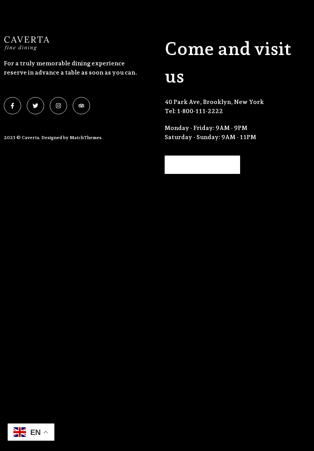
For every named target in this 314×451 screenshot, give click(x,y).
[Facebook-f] (12, 105)
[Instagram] (58, 105)
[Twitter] (35, 105)
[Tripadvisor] (81, 105)
